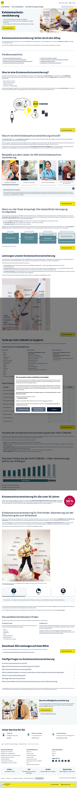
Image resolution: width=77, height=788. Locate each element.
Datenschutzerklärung (22, 398)
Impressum (44, 400)
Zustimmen (54, 409)
